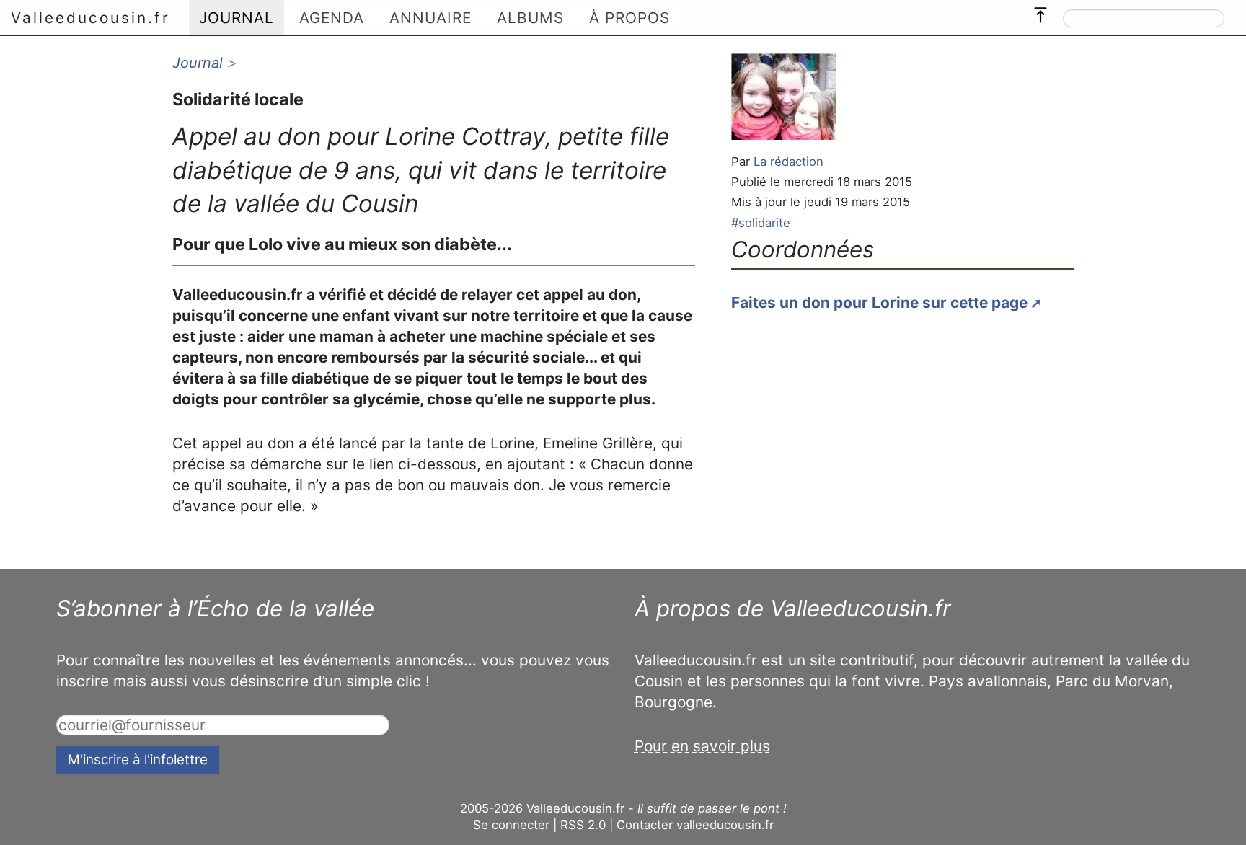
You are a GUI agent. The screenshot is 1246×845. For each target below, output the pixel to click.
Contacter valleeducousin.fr (695, 825)
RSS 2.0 (583, 825)
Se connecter (511, 825)
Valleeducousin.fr (90, 18)
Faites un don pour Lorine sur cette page (879, 302)
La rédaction (788, 161)
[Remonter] (1040, 11)
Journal (197, 62)
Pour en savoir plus (702, 746)
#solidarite (760, 223)
